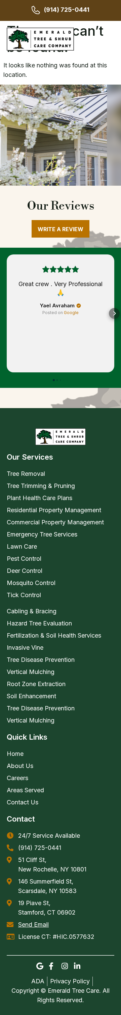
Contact (21, 818)
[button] (110, 39)
